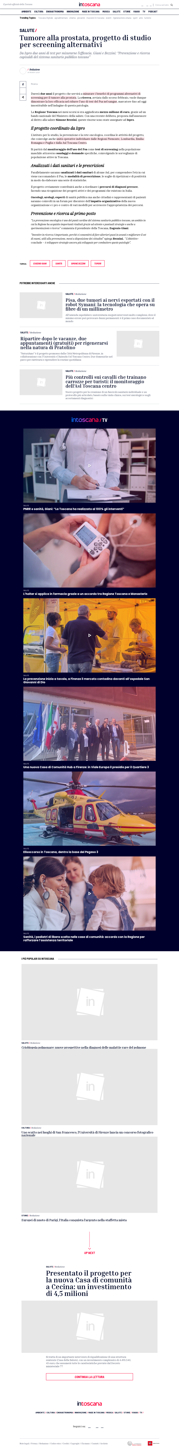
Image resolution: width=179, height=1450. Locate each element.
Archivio (104, 1444)
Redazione (34, 69)
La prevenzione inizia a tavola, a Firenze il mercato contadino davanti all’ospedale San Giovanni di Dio (86, 680)
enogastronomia (55, 11)
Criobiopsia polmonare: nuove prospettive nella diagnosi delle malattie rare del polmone (83, 1047)
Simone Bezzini (78, 263)
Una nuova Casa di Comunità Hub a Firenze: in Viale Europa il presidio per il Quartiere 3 (86, 767)
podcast (153, 11)
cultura (38, 11)
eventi (108, 17)
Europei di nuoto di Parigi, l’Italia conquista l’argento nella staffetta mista (74, 1220)
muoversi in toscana (95, 17)
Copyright (75, 1444)
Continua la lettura (89, 1377)
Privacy (34, 1444)
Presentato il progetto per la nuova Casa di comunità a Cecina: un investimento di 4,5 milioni (89, 1283)
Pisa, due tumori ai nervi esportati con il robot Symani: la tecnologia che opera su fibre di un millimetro (110, 304)
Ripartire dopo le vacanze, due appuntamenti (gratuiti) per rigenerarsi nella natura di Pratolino (64, 343)
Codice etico (55, 1444)
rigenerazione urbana (122, 17)
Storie (24, 1215)
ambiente (26, 11)
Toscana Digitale (45, 17)
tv (144, 11)
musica (106, 11)
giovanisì (81, 17)
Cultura (25, 1127)
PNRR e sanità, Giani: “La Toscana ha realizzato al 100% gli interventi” (73, 509)
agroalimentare (61, 17)
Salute (27, 30)
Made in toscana (90, 11)
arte (141, 17)
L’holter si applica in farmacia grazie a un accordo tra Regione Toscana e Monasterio (85, 594)
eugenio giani (40, 263)
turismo (147, 17)
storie (126, 11)
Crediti (66, 1444)
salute (116, 11)
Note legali (24, 1444)
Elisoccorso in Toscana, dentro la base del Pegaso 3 (60, 852)
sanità (58, 263)
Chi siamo (85, 1444)
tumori (97, 263)
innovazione (73, 11)
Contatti (95, 1444)
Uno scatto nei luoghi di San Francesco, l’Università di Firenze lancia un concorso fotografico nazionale (87, 1133)
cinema (72, 17)
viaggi (136, 11)
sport (135, 17)
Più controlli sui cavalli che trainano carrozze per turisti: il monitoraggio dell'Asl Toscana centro (106, 381)
